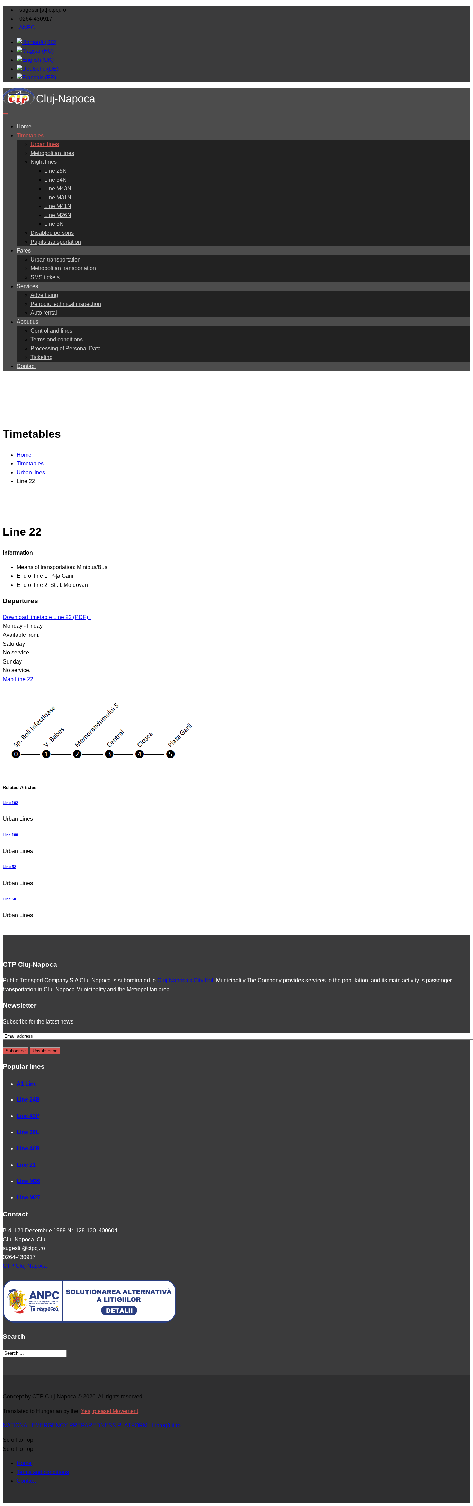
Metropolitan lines (52, 153)
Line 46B (28, 1149)
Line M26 (28, 1181)
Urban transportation (55, 260)
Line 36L (28, 1132)
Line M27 (28, 1197)
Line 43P (28, 1116)
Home (24, 126)
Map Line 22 (19, 679)
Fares (24, 251)
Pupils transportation (55, 242)
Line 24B (28, 1100)
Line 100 (10, 835)
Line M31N (57, 197)
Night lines (43, 162)
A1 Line (27, 1084)
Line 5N (54, 224)
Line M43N (57, 188)
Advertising (44, 295)
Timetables (30, 135)
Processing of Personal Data (65, 348)
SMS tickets (45, 277)
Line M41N (57, 206)
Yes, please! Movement (109, 1411)
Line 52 (9, 867)
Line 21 (26, 1165)
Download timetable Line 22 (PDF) (46, 617)
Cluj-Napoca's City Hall (186, 980)
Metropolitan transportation (63, 268)
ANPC (27, 28)
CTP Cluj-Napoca (25, 1266)
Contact (26, 366)
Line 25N (55, 171)
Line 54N (55, 180)
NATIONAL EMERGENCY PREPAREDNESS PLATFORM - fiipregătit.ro (92, 1425)
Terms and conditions (56, 339)
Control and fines (51, 331)
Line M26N (57, 215)
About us (27, 322)
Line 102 (10, 803)
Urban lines (44, 144)
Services (27, 286)
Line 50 (9, 899)
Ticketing (41, 357)
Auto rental (43, 313)
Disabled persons (52, 233)
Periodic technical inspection (65, 304)
